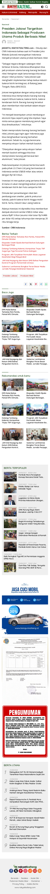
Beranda (14, 878)
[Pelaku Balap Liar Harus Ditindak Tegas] (10, 488)
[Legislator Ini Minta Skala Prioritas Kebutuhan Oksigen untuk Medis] (10, 500)
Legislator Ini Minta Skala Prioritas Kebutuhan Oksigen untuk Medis (31, 499)
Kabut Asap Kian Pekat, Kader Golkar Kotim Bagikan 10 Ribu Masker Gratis (26, 782)
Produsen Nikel (27, 276)
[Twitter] (16, 871)
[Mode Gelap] (42, 7)
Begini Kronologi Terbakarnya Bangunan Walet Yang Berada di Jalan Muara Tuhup (31, 522)
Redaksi (24, 878)
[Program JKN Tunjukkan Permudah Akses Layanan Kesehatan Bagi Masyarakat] (37, 326)
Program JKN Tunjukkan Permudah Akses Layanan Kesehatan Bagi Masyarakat (24, 255)
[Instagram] (25, 871)
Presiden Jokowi (10, 276)
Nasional (5, 24)
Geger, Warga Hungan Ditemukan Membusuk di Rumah (32, 534)
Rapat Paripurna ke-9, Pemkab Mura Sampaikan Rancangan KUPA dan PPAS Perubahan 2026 (26, 800)
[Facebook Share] (26, 284)
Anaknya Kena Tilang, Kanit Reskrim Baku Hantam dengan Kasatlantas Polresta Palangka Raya (27, 791)
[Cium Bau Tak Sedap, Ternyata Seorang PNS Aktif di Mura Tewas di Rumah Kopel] (10, 567)
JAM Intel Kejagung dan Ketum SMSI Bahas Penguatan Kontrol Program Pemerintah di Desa (25, 261)
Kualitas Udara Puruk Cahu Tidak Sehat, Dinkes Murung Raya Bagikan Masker (27, 846)
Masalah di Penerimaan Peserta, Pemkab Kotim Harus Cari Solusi (32, 546)
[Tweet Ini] (31, 284)
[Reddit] (30, 871)
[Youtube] (35, 871)
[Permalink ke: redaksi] (4, 41)
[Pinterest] (21, 871)
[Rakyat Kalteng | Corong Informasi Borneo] (19, 7)
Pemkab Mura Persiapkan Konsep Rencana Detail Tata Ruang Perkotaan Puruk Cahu (31, 476)
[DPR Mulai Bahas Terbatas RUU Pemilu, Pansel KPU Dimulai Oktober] (12, 301)
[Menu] (3, 7)
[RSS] (40, 871)
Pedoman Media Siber (19, 881)
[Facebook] (11, 871)
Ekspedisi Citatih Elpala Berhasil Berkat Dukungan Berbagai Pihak (23, 244)
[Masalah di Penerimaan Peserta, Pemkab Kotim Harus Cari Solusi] (10, 546)
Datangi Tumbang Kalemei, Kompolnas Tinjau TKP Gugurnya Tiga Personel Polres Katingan (23, 249)
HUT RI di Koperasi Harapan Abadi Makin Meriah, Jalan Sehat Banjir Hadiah (27, 819)
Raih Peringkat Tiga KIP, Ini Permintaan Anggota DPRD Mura (24, 557)
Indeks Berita (32, 884)
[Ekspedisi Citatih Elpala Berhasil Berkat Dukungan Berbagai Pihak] (37, 301)
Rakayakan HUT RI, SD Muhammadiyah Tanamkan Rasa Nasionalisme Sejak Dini (27, 773)
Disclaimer (35, 881)
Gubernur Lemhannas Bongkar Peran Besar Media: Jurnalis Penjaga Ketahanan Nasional (23, 267)
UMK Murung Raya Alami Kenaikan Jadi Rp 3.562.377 (30, 511)
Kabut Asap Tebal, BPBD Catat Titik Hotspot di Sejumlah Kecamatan (25, 837)
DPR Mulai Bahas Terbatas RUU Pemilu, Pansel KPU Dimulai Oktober (23, 238)
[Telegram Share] (41, 284)
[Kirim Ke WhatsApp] (46, 284)
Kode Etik (35, 878)
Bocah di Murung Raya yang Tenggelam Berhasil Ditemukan (27, 828)
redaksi (10, 41)
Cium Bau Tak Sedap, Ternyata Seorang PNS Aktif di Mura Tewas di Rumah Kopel (32, 566)
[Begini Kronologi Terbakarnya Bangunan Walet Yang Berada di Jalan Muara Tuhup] (10, 523)
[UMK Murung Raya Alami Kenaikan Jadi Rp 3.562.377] (10, 511)
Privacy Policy (18, 884)
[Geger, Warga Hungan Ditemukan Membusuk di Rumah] (10, 535)
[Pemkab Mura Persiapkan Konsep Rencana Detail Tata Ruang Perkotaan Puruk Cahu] (10, 477)
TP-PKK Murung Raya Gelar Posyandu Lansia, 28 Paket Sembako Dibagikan (26, 809)
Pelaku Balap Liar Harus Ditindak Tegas (29, 487)
